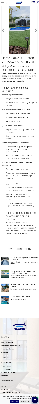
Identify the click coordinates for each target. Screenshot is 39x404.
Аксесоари (5, 352)
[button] (5, 2)
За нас (3, 386)
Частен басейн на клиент (20, 297)
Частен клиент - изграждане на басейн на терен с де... (23, 272)
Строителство (6, 366)
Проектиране (6, 363)
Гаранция (4, 389)
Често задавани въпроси (10, 392)
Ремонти (4, 375)
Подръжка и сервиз (8, 372)
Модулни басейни (7, 343)
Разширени (25, 401)
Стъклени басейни (8, 349)
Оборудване (6, 369)
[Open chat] (35, 400)
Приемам (14, 401)
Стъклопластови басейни (10, 346)
